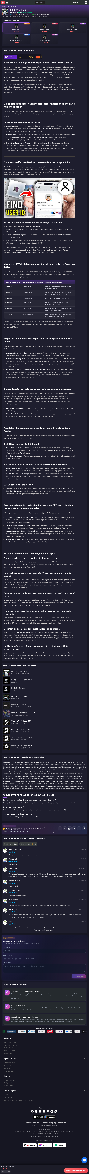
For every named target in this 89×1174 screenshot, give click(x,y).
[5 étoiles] (19, 958)
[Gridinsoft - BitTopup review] (45, 1145)
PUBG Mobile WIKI (9, 1051)
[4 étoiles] (16, 958)
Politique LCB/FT (9, 1085)
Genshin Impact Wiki (10, 1042)
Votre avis (7, 962)
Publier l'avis (80, 976)
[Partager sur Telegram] (74, 828)
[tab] (10, 57)
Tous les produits (9, 1071)
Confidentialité (8, 1097)
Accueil (4, 6)
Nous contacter (8, 1068)
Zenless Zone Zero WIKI (11, 1048)
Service (6, 1094)
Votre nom (7, 947)
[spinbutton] (5, 1171)
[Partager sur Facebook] (60, 828)
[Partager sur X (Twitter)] (65, 828)
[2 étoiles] (8, 958)
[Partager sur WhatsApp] (70, 828)
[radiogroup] (12, 852)
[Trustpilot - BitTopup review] (60, 1145)
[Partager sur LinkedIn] (79, 828)
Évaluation (7, 955)
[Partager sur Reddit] (84, 828)
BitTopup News (8, 1053)
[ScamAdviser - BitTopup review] (30, 1145)
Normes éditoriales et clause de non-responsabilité (19, 1100)
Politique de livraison (10, 1083)
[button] (44, 1038)
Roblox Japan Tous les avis (43, 930)
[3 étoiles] (12, 958)
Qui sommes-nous (9, 1062)
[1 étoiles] (5, 958)
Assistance (7, 1065)
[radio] (9, 852)
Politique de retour (9, 1080)
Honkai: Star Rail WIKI (10, 1045)
